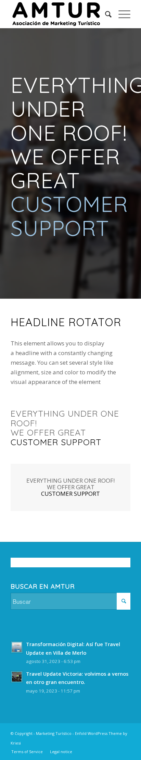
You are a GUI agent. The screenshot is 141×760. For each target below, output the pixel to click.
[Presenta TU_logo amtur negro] (58, 14)
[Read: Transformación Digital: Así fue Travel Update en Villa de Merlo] (17, 647)
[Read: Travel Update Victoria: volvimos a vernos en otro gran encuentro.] (17, 677)
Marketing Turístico (54, 733)
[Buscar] (105, 14)
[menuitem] (105, 14)
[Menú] (121, 14)
